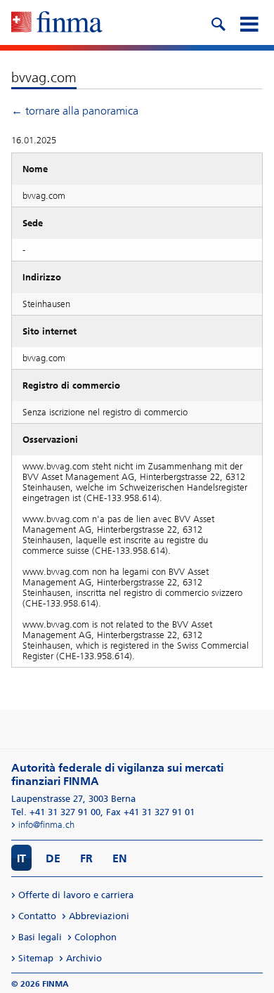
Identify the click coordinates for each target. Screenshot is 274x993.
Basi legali (40, 937)
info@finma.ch (46, 824)
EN (119, 858)
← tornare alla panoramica (74, 110)
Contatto (37, 916)
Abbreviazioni (99, 916)
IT (21, 858)
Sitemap (35, 958)
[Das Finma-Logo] (57, 23)
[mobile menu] (249, 22)
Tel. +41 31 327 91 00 (55, 812)
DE (53, 858)
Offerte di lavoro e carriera (75, 895)
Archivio (84, 958)
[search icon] (218, 22)
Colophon (95, 937)
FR (86, 858)
